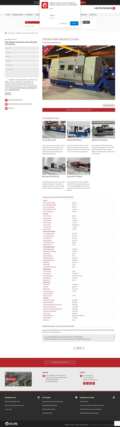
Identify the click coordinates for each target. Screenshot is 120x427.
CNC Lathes (18, 33)
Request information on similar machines (78, 110)
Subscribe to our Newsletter (60, 362)
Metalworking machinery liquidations (89, 413)
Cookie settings (105, 424)
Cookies (99, 424)
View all (78, 348)
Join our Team (8, 409)
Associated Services (47, 413)
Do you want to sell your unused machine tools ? (92, 405)
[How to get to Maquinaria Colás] (18, 373)
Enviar (74, 23)
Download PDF (109, 105)
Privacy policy (93, 424)
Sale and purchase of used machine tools (52, 401)
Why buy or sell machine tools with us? (14, 405)
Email (51, 8)
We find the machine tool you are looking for (20, 104)
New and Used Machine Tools (12, 401)
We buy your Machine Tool (15, 100)
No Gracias (63, 23)
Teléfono (52, 15)
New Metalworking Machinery (49, 405)
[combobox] (52, 18)
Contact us (11, 108)
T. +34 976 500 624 (88, 375)
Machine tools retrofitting (48, 409)
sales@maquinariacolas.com (90, 379)
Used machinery (11, 33)
